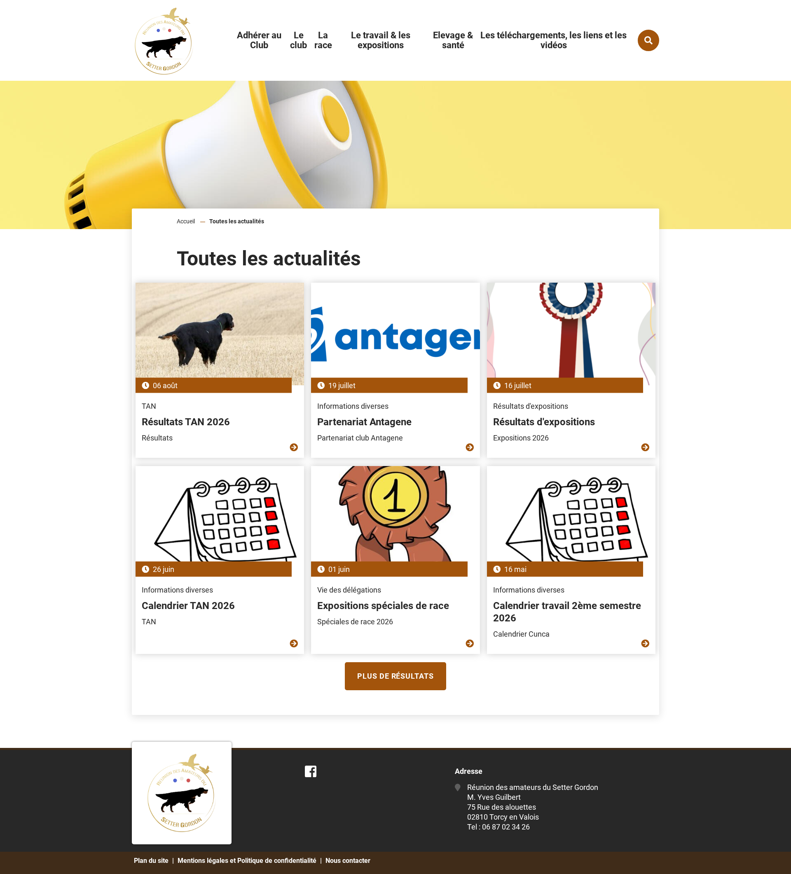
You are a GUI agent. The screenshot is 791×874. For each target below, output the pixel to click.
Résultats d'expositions (544, 422)
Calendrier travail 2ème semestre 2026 (567, 612)
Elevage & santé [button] (453, 40)
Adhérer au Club (259, 40)
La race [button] (323, 40)
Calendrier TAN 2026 (188, 606)
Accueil (186, 221)
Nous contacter (347, 861)
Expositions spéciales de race (383, 606)
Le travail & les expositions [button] (380, 40)
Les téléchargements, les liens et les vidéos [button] (553, 40)
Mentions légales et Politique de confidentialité (247, 861)
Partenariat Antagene (364, 422)
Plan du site (151, 861)
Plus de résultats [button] (395, 676)
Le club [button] (298, 40)
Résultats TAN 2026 (186, 422)
